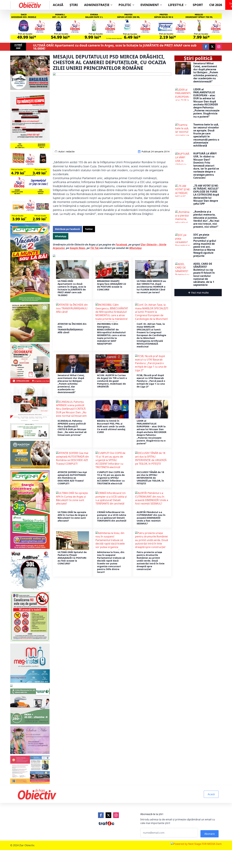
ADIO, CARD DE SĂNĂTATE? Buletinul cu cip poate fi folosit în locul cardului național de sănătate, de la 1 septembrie (204, 274)
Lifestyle (176, 5)
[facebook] (206, 47)
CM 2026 (215, 5)
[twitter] (212, 47)
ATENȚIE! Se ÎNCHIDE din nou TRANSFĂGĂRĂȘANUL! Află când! (72, 328)
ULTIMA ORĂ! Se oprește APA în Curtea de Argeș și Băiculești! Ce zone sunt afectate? (72, 516)
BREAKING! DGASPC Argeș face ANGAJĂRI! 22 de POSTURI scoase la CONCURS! (111, 285)
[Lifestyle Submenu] (187, 5)
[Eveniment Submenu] (162, 5)
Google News (77, 248)
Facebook (121, 244)
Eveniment (149, 5)
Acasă (58, 5)
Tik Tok (94, 248)
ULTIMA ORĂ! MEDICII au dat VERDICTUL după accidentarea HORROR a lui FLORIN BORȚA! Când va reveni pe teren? (151, 286)
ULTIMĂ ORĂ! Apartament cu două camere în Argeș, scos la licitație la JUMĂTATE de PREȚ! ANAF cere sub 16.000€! (114, 47)
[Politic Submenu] (134, 5)
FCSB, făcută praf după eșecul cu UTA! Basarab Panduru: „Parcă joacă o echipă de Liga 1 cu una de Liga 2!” (151, 381)
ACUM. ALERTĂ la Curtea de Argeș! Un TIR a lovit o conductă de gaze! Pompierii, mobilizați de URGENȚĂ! (112, 381)
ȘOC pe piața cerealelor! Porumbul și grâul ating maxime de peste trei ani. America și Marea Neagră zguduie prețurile (204, 245)
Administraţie (96, 5)
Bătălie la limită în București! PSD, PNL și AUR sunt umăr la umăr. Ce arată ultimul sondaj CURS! (111, 426)
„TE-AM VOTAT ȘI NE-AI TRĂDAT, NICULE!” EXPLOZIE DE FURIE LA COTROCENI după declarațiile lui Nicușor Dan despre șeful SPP (206, 194)
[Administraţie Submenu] (112, 5)
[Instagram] (116, 815)
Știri (74, 5)
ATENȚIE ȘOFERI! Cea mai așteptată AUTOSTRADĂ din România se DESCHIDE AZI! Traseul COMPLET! (72, 478)
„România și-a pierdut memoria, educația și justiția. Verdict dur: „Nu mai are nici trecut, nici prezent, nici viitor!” (206, 219)
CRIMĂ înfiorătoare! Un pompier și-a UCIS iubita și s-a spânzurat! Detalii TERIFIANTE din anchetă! (111, 516)
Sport (198, 5)
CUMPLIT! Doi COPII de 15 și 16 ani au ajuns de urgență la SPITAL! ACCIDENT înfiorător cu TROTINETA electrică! (111, 478)
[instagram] (219, 47)
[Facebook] (101, 815)
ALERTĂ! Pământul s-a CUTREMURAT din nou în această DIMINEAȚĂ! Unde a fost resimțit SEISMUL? (151, 518)
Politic (125, 5)
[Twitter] (108, 815)
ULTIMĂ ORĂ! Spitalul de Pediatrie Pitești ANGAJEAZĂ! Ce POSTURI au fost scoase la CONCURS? (72, 558)
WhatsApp (135, 248)
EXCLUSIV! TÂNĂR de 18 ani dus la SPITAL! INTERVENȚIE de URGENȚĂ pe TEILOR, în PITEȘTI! (150, 478)
